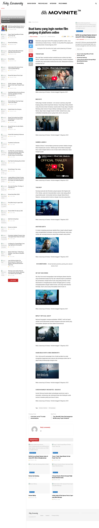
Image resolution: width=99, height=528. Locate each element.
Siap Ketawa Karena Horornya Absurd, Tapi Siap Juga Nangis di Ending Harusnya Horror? (16, 94)
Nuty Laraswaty (33, 36)
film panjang (52, 408)
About (41, 515)
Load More (13, 280)
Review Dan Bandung (12, 42)
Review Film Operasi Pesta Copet (15, 75)
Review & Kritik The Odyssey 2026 (15, 210)
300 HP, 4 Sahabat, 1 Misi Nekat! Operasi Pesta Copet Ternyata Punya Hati (16, 85)
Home (30, 22)
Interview (53, 3)
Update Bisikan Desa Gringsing (14, 109)
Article (55, 452)
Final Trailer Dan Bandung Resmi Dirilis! (16, 161)
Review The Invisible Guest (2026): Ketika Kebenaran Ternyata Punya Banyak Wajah (15, 119)
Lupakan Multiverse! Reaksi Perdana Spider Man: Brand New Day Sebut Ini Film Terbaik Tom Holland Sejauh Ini (16, 179)
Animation (32, 452)
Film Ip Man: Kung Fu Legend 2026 (15, 202)
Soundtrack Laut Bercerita (13, 142)
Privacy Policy (55, 515)
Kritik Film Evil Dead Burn (13, 219)
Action (55, 492)
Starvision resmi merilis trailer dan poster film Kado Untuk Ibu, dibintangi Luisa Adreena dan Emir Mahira (16, 272)
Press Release (42, 3)
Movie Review (31, 3)
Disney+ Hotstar (43, 408)
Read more (79, 49)
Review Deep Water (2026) (14, 194)
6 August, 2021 (43, 36)
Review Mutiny (11, 59)
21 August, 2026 (32, 460)
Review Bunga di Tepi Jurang (14, 169)
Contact (47, 515)
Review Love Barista (12, 227)
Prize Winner (63, 3)
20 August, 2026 (32, 478)
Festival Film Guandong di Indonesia (16, 134)
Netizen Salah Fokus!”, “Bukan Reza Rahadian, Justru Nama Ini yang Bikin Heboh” (16, 253)
